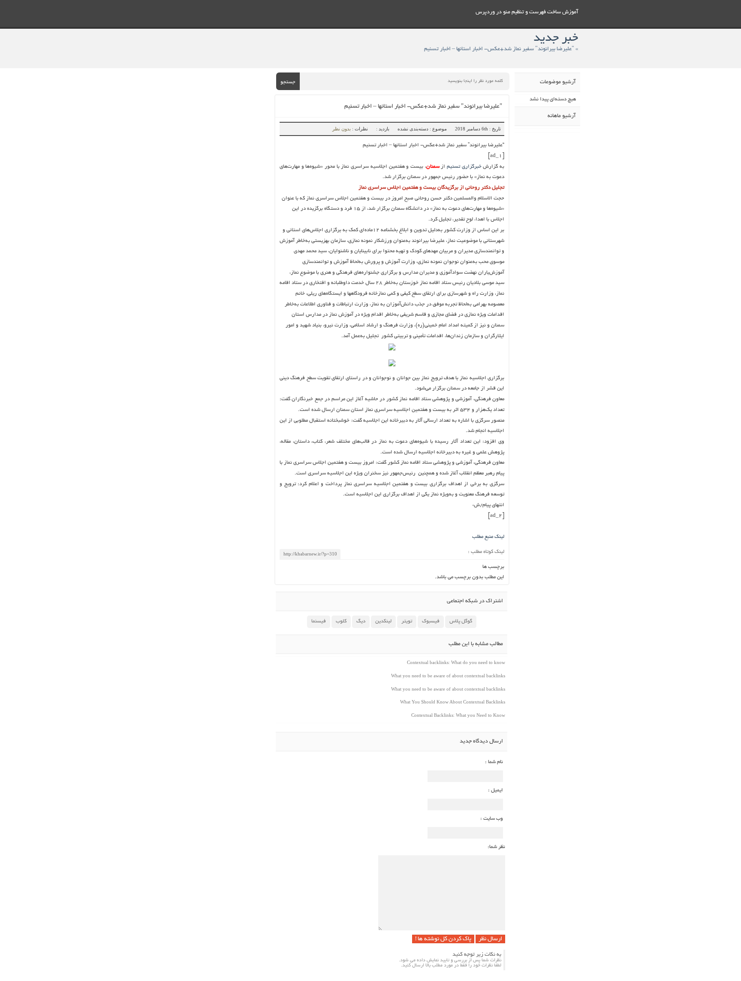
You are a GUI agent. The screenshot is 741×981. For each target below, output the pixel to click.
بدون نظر (341, 128)
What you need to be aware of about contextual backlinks (448, 675)
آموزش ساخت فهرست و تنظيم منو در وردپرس (527, 12)
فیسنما (318, 621)
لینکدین (383, 621)
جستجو (287, 82)
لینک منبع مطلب (488, 537)
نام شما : (494, 762)
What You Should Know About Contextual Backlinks (452, 701)
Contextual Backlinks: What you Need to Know (458, 715)
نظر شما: (496, 847)
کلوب (341, 621)
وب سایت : (491, 818)
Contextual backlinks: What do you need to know (456, 662)
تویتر (406, 621)
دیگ (360, 621)
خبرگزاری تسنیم (463, 166)
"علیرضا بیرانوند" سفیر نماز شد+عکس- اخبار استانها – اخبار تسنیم (423, 106)
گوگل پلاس (460, 621)
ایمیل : (495, 790)
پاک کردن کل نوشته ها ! (443, 939)
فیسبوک (431, 621)
